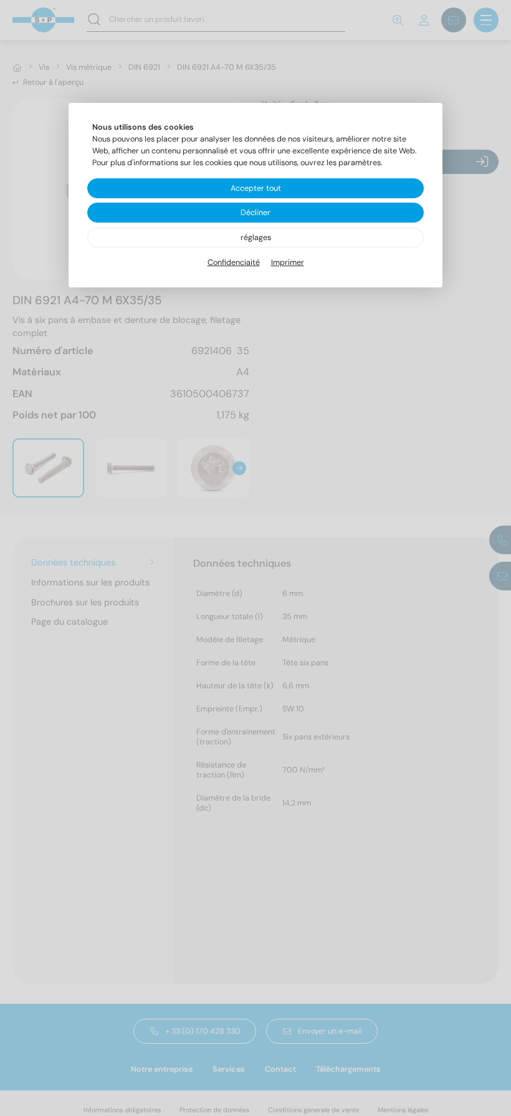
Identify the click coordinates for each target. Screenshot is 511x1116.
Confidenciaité (234, 262)
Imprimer (287, 262)
